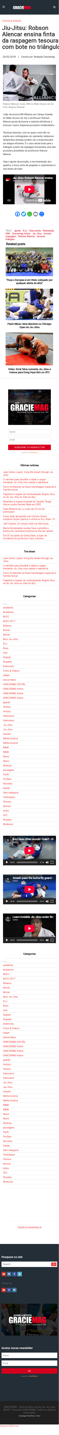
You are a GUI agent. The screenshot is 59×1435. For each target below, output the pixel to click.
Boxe (5, 648)
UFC (5, 815)
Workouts (8, 824)
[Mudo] (47, 862)
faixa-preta (35, 230)
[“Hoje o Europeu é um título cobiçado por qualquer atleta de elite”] (29, 261)
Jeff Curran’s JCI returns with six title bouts (26, 523)
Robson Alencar (26, 236)
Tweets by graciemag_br (29, 1227)
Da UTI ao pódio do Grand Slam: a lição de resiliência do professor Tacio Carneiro (25, 537)
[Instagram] (9, 1274)
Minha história (10, 738)
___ (5, 603)
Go (54, 1264)
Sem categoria (10, 792)
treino (6, 810)
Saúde (6, 788)
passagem (8, 770)
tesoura (41, 236)
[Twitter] (19, 1274)
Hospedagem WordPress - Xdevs (29, 1416)
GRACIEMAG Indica (13, 688)
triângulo (10, 239)
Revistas (7, 783)
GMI (8, 233)
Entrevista (8, 666)
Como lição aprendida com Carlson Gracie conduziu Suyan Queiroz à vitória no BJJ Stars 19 (29, 518)
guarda (6, 702)
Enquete (7, 661)
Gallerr (6, 675)
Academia (8, 612)
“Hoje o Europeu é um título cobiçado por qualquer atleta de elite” (29, 281)
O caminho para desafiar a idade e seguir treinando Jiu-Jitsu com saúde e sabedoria (25, 481)
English (7, 657)
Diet (5, 652)
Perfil (6, 774)
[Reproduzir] (6, 862)
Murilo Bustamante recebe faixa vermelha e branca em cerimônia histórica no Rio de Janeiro (28, 529)
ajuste (17, 230)
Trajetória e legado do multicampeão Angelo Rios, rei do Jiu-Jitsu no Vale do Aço (29, 495)
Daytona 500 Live (9, 1425)
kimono (47, 233)
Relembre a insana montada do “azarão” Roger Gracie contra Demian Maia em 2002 (27, 503)
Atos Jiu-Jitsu (10, 639)
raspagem (11, 236)
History (7, 706)
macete (7, 734)
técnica (7, 806)
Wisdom (7, 819)
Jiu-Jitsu (37, 233)
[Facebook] (14, 1274)
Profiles (7, 779)
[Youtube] (4, 1274)
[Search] (54, 7)
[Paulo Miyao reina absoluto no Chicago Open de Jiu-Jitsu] (29, 304)
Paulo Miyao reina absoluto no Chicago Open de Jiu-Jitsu (29, 325)
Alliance (7, 625)
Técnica (7, 801)
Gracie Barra (9, 679)
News (6, 756)
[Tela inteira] (52, 862)
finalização (48, 230)
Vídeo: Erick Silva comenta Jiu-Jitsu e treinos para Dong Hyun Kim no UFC (29, 371)
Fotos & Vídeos (11, 21)
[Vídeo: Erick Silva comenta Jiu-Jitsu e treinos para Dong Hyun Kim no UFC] (29, 349)
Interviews (8, 715)
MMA (6, 747)
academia (8, 607)
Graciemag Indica (21, 233)
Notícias (7, 765)
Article (6, 630)
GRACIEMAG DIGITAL (14, 684)
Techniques (9, 797)
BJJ (25, 230)
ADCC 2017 (9, 621)
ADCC (6, 616)
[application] (29, 850)
